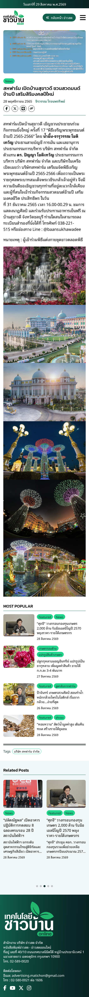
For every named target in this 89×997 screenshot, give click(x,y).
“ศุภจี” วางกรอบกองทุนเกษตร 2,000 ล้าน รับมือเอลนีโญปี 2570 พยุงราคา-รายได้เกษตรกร (59, 628)
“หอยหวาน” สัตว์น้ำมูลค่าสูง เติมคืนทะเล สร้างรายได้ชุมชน (60, 726)
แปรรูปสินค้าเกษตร (50, 654)
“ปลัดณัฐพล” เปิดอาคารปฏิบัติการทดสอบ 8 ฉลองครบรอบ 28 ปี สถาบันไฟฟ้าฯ (21, 827)
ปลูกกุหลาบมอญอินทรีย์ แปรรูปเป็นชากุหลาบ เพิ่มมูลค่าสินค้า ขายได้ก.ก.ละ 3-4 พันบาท (61, 665)
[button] (37, 886)
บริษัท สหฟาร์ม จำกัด (27, 751)
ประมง (60, 717)
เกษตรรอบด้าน (48, 648)
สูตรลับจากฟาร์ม (66, 685)
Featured (45, 616)
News (9, 81)
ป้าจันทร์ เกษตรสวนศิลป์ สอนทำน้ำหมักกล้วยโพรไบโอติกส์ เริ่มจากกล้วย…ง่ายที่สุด (60, 697)
